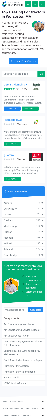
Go (41, 73)
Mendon (23, 237)
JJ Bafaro (9, 155)
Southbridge (23, 255)
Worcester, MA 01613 (27, 124)
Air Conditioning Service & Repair (22, 329)
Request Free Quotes (23, 61)
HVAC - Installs (12, 377)
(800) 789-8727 (30, 108)
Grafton (23, 214)
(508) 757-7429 (12, 179)
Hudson (23, 231)
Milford (23, 243)
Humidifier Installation (16, 365)
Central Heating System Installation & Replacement (23, 343)
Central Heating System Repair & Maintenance (22, 352)
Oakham (23, 220)
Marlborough (23, 226)
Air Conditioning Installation (19, 324)
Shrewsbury (23, 208)
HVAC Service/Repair (15, 383)
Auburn (23, 203)
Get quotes (35, 309)
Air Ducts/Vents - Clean (16, 335)
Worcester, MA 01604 (27, 159)
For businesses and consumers (20, 408)
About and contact (14, 401)
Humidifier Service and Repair (20, 371)
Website (12, 108)
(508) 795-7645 (12, 144)
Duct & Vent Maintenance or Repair (23, 360)
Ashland (23, 249)
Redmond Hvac (13, 120)
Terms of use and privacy (17, 415)
